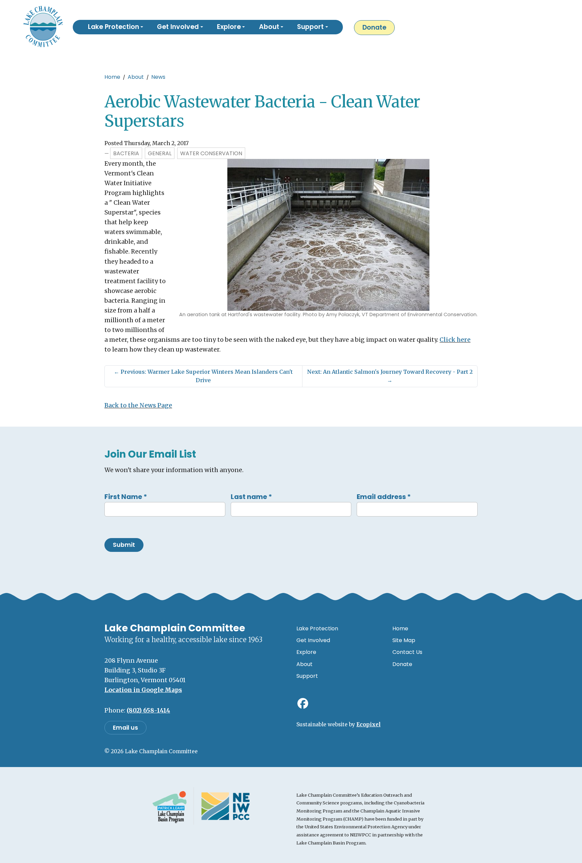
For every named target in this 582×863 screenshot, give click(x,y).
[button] (115, 27)
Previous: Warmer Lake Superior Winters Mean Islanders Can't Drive (203, 376)
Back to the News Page (138, 405)
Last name (251, 496)
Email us (125, 728)
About (136, 77)
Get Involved (313, 640)
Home (112, 77)
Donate (374, 27)
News (158, 77)
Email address (384, 496)
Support (307, 676)
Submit (124, 545)
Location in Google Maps (143, 690)
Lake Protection (317, 628)
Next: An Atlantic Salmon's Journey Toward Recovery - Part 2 (390, 376)
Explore (306, 652)
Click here (455, 339)
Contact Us (407, 652)
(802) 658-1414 (148, 710)
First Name (125, 496)
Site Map (403, 640)
